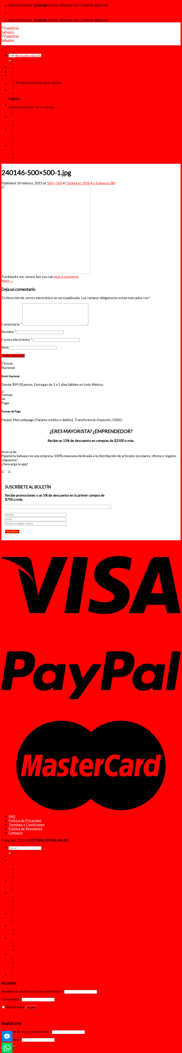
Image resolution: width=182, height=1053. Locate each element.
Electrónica (24, 137)
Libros (20, 76)
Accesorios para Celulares (35, 141)
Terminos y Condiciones (27, 824)
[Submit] (10, 60)
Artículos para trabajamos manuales (42, 55)
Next (7, 281)
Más (12, 145)
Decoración (24, 60)
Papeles (22, 125)
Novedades (17, 51)
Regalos (22, 68)
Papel (13, 117)
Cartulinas (23, 121)
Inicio (13, 47)
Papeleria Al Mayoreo (32, 162)
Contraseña (11, 999)
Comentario (11, 324)
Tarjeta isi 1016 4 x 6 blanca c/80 (90, 183)
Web (5, 347)
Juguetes (23, 64)
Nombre (8, 332)
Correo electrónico (16, 339)
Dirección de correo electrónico (26, 1032)
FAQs (20, 153)
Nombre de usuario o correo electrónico (32, 991)
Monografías (25, 80)
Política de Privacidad (25, 820)
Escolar (14, 84)
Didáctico (16, 72)
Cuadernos (24, 92)
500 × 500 (54, 183)
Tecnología (17, 129)
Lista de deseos (28, 158)
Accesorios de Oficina (32, 109)
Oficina (14, 104)
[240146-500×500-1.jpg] (45, 272)
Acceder (31, 1007)
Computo (23, 133)
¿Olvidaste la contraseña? (20, 1015)
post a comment (66, 277)
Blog (19, 149)
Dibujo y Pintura (28, 96)
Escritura (22, 100)
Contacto (16, 833)
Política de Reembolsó (25, 829)
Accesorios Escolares (32, 88)
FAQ (12, 816)
